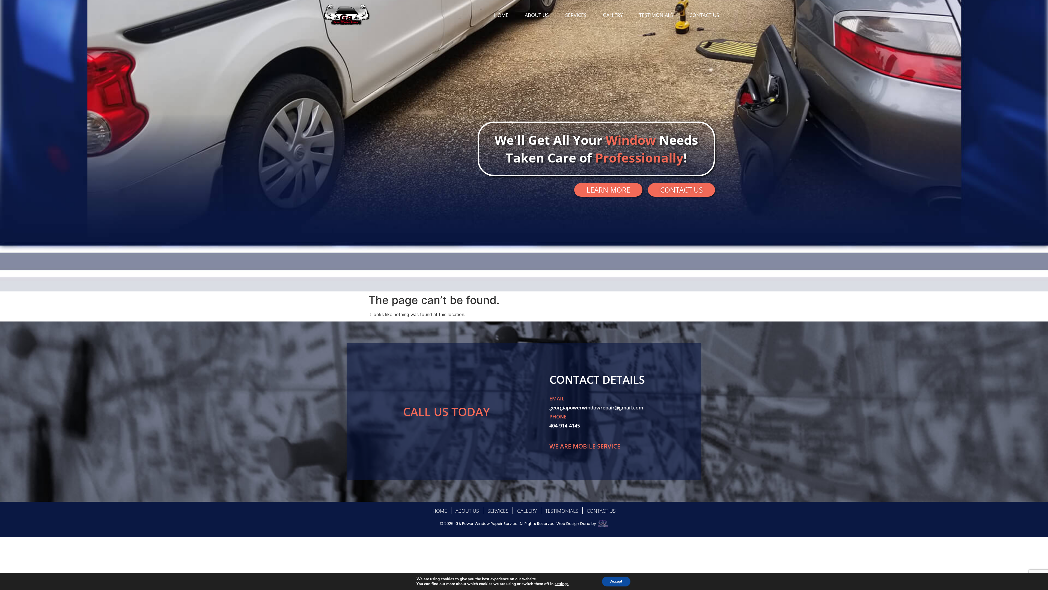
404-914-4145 (564, 425)
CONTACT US (704, 15)
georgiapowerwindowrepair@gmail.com (596, 407)
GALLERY (613, 15)
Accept (616, 581)
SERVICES (575, 15)
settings (561, 584)
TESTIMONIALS (656, 15)
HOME (501, 15)
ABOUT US (537, 15)
